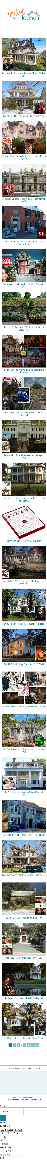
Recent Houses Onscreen (11, 1129)
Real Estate (5, 1154)
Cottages (4, 1143)
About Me (7, 1068)
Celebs (3, 1136)
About (3, 1158)
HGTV (2, 1140)
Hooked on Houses (23, 13)
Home (2, 1122)
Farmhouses (5, 1147)
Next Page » (33, 1045)
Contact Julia (38, 1068)
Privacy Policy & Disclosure (22, 1068)
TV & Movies (5, 1126)
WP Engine (16, 1099)
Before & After (6, 1151)
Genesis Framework (35, 1099)
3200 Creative (28, 1101)
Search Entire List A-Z (10, 1133)
